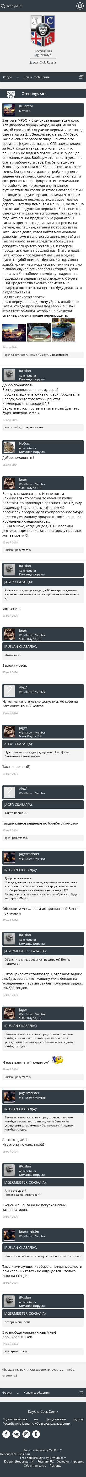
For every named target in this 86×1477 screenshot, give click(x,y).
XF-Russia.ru (22, 1454)
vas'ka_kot (19, 427)
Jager (7, 354)
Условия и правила (70, 1461)
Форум (12, 6)
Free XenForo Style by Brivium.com (43, 1458)
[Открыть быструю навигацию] (81, 77)
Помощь (55, 1465)
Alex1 (23, 687)
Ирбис (33, 354)
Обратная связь (35, 1465)
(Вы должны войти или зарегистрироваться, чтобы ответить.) (38, 1372)
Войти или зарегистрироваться (80, 7)
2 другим (45, 354)
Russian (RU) (46, 1461)
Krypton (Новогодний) (19, 1461)
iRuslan (25, 371)
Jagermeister (29, 854)
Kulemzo (26, 106)
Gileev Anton (19, 354)
